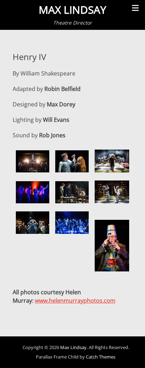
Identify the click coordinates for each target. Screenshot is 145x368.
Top (137, 358)
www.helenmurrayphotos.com (75, 300)
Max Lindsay (72, 9)
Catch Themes (100, 357)
